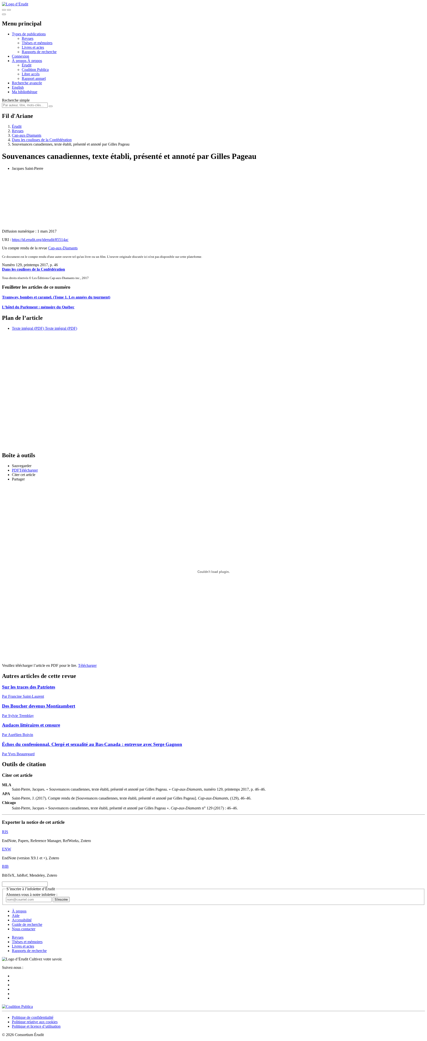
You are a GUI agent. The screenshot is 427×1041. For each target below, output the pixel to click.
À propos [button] (19, 61)
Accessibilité (22, 920)
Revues (27, 38)
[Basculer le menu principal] (4, 14)
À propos (34, 61)
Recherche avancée (27, 83)
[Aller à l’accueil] (15, 4)
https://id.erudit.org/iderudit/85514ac (40, 240)
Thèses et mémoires (37, 43)
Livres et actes (33, 47)
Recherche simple (16, 100)
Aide (16, 915)
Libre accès (31, 74)
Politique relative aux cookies (35, 1022)
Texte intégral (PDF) (28, 328)
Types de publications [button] (29, 34)
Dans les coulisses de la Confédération (42, 140)
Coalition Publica (35, 69)
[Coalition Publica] (17, 1006)
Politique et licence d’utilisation (36, 1026)
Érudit (26, 65)
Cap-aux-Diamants (26, 135)
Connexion (20, 56)
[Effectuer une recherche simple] (4, 10)
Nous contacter (23, 929)
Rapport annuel (34, 78)
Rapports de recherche (39, 52)
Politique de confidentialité (32, 1017)
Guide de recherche (27, 924)
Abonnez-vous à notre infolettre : (31, 894)
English (18, 87)
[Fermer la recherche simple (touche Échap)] (9, 10)
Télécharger (87, 665)
